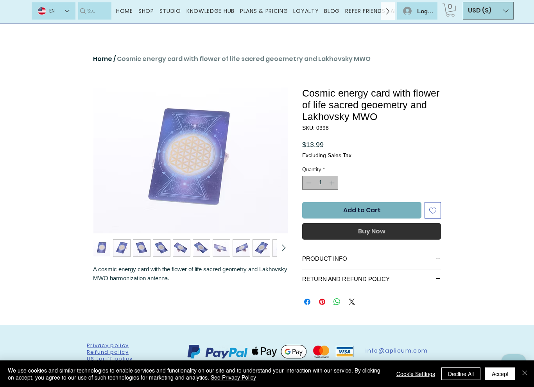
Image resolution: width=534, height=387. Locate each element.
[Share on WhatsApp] (337, 301)
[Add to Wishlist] (433, 210)
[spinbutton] (320, 183)
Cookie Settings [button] (415, 374)
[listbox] (488, 11)
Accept (500, 374)
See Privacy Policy (233, 377)
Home (102, 58)
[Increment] (332, 183)
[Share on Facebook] (307, 301)
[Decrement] (308, 183)
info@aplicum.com (397, 351)
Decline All (461, 374)
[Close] (524, 374)
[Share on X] (352, 301)
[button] (450, 10)
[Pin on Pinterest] (322, 301)
